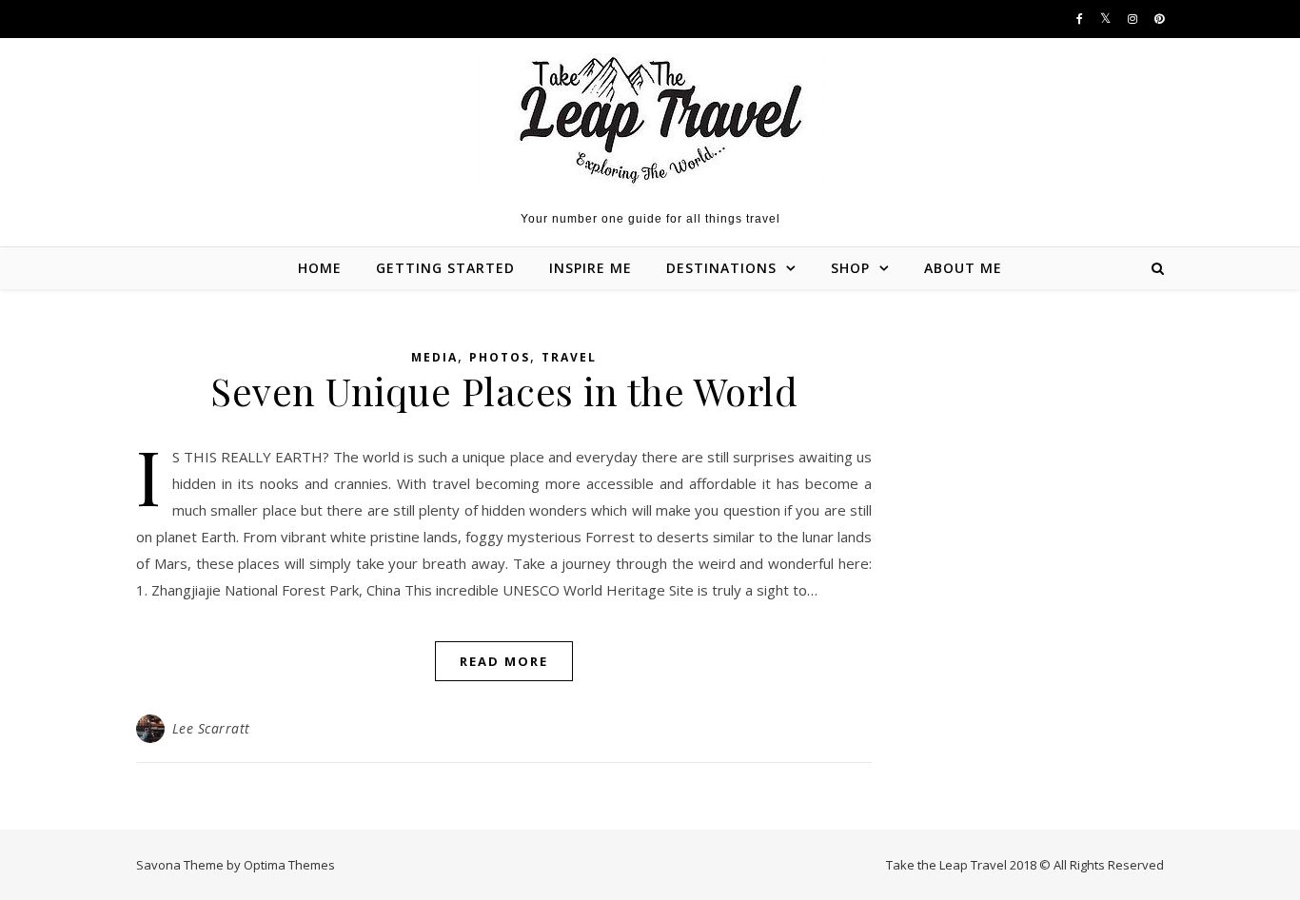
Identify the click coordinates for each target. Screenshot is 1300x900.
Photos (499, 357)
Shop (850, 268)
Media (434, 357)
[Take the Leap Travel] (650, 119)
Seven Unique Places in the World (504, 390)
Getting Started (445, 268)
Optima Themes (289, 864)
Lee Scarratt (211, 728)
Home (320, 268)
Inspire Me (590, 268)
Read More (504, 661)
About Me (963, 268)
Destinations (721, 268)
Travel (569, 357)
